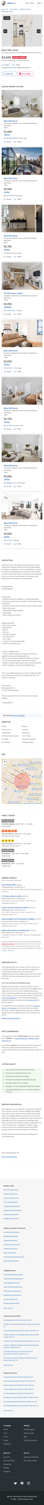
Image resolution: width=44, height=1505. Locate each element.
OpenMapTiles (27, 803)
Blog (25, 1437)
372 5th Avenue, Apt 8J (13, 293)
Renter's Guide (29, 1433)
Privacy (5, 1440)
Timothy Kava (10, 310)
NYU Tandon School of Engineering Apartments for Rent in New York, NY (20, 1359)
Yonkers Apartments (10, 1194)
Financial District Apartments (13, 1275)
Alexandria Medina (12, 138)
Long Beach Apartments (12, 1206)
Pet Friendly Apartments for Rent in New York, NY (20, 1402)
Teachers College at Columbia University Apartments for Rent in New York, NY (21, 1346)
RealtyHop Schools (8, 944)
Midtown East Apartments (12, 1295)
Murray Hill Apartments (11, 1303)
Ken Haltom (10, 425)
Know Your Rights (19, 715)
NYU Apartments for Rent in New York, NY (18, 1320)
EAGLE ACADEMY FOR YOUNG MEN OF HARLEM (18, 919)
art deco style (31, 1000)
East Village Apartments (11, 1283)
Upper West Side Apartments (13, 1279)
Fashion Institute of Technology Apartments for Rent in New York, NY (21, 1336)
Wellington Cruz (11, 483)
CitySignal (6, 1471)
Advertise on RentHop (31, 1457)
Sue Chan (9, 368)
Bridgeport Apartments (11, 1218)
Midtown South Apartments (11, 1018)
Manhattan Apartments (12, 1232)
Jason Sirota (12, 68)
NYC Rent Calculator (30, 1440)
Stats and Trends (9, 1461)
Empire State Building (9, 998)
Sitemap (6, 1468)
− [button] (5, 764)
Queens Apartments (10, 1240)
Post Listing (29, 3)
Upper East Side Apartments (13, 1287)
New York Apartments (11, 1190)
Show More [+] (8, 1308)
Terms (5, 1437)
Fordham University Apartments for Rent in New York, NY (22, 1325)
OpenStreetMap (37, 803)
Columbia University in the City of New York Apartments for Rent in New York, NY (18, 1352)
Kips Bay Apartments (11, 1299)
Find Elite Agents (29, 1429)
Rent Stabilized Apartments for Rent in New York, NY (21, 1406)
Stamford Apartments (11, 1214)
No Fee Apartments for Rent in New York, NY (18, 1393)
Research (6, 1457)
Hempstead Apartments (12, 1244)
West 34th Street (11, 121)
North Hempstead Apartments (14, 1257)
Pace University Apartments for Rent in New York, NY (21, 1331)
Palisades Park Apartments (13, 1210)
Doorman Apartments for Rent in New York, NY (19, 1381)
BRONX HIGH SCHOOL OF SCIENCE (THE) (15, 930)
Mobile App (7, 1464)
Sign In (39, 3)
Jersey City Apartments (11, 1198)
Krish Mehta (10, 196)
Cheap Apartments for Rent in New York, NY (18, 1377)
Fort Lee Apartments (10, 1202)
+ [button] (5, 761)
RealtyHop (7, 1444)
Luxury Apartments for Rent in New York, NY (18, 1389)
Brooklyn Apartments (11, 1236)
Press (5, 1433)
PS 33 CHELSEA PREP (9, 885)
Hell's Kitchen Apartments (12, 1291)
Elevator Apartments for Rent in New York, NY (19, 1385)
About (5, 1429)
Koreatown (13, 1008)
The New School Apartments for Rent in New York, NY (21, 1341)
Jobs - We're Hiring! (30, 1461)
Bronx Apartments (10, 1253)
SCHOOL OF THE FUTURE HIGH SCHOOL (15, 908)
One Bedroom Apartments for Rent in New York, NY (21, 1397)
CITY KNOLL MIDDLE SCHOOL (12, 896)
